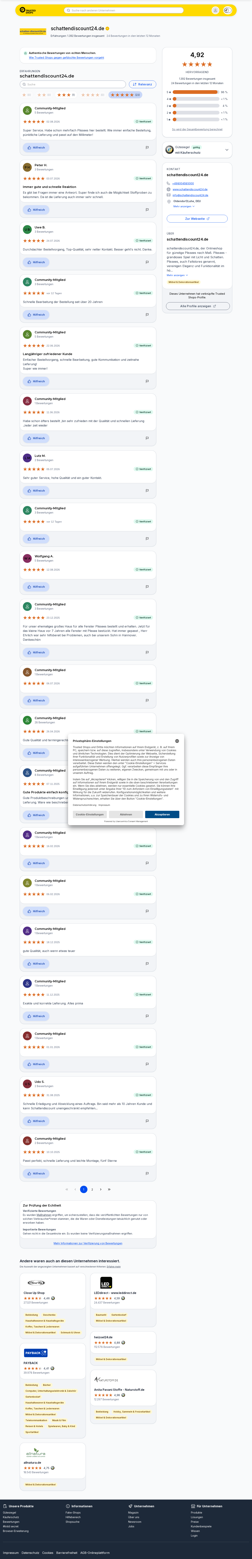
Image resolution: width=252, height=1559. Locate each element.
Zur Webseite (195, 219)
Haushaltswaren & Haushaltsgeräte (44, 1320)
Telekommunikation (36, 1420)
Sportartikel (31, 1432)
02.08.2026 (53, 121)
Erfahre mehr (114, 1266)
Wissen (195, 1530)
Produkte (196, 1512)
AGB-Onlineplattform (95, 1553)
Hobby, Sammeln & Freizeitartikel (131, 1411)
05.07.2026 (53, 469)
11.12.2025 (53, 994)
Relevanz (145, 84)
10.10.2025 (53, 1152)
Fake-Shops (73, 1512)
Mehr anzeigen (182, 206)
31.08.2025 (53, 1095)
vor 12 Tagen (54, 293)
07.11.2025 (53, 783)
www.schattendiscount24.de (190, 189)
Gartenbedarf (32, 1396)
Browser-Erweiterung (16, 1530)
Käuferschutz (11, 1517)
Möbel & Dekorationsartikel (184, 282)
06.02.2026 (53, 894)
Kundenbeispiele (201, 1526)
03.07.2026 (53, 178)
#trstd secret (10, 1526)
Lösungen (197, 1517)
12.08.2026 (53, 569)
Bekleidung (31, 1314)
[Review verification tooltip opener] (107, 28)
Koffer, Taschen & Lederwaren (42, 1326)
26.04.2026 (53, 731)
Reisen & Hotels (34, 1426)
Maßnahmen (44, 1214)
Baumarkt (101, 1314)
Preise (195, 1521)
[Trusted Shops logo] (28, 10)
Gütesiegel (9, 1512)
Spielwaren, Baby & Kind (61, 1426)
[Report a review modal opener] (147, 148)
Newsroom (134, 1521)
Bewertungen (11, 1521)
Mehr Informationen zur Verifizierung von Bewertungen (88, 1243)
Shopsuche (73, 1521)
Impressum (11, 1553)
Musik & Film (59, 1420)
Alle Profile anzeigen (195, 306)
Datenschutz (30, 1553)
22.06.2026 (53, 345)
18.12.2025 (53, 942)
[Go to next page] (100, 1189)
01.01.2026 (53, 1047)
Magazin (133, 1512)
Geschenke (49, 1314)
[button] (215, 10)
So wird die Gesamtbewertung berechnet (197, 129)
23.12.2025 (53, 617)
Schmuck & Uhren (70, 1332)
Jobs (131, 1526)
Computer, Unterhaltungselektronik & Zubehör (50, 1390)
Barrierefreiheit (66, 1553)
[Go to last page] (109, 1189)
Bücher (47, 1385)
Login (194, 1535)
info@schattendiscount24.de (190, 195)
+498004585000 (183, 183)
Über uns (133, 1517)
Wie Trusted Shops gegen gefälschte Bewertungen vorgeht (66, 57)
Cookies (47, 1553)
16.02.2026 (53, 846)
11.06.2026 (53, 412)
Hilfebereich (73, 1517)
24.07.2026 (53, 240)
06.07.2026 (53, 683)
